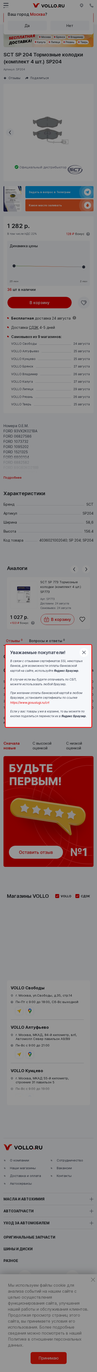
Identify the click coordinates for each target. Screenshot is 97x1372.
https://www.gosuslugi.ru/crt (29, 702)
